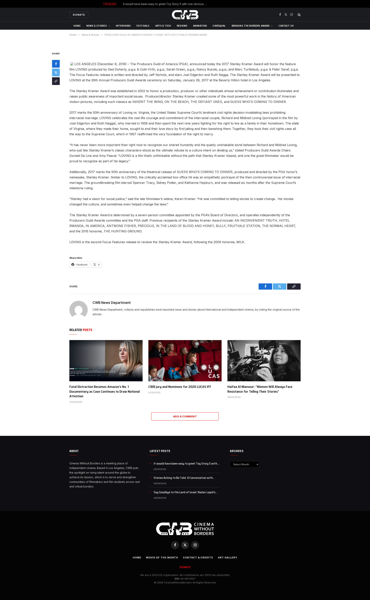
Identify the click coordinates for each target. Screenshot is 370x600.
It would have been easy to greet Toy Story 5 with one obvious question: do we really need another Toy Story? (187, 463)
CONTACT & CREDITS (198, 557)
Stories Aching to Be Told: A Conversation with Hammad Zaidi (194, 4)
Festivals (142, 26)
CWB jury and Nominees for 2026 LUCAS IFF (179, 386)
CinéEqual (219, 26)
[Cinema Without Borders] (185, 15)
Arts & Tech (163, 26)
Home (77, 26)
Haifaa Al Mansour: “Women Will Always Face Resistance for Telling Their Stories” (259, 389)
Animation (200, 26)
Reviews (182, 26)
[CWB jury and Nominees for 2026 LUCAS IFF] (185, 360)
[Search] (299, 14)
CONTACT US (285, 26)
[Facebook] (56, 64)
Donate (79, 14)
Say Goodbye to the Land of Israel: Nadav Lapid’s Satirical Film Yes (184, 492)
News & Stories (96, 26)
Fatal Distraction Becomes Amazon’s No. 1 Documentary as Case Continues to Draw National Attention (104, 391)
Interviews (123, 26)
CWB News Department (111, 303)
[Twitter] (56, 72)
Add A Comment (185, 416)
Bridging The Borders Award (251, 26)
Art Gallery (227, 557)
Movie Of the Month (162, 557)
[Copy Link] (56, 81)
